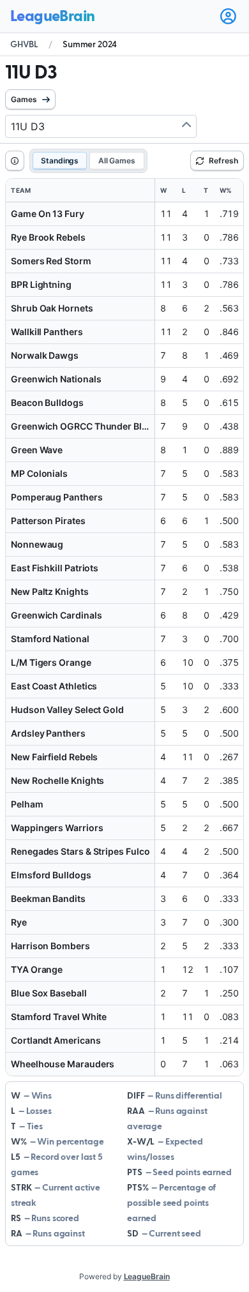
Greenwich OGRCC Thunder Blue (82, 426)
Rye (19, 922)
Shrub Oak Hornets (52, 308)
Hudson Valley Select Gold (67, 709)
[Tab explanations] (14, 161)
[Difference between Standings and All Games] (14, 161)
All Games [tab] (116, 160)
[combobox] (101, 126)
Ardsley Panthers (48, 733)
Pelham (27, 804)
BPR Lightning (41, 284)
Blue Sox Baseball (49, 993)
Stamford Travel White (59, 1016)
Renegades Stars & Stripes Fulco (80, 851)
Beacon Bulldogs (47, 402)
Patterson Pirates (48, 520)
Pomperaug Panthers (57, 497)
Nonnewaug (37, 544)
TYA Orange (37, 969)
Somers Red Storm (51, 260)
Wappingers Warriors (57, 827)
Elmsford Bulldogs (51, 874)
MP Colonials (39, 473)
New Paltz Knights (50, 591)
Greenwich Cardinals (56, 615)
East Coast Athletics (54, 685)
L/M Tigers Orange (51, 662)
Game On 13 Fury (47, 213)
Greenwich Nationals (56, 378)
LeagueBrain (147, 1276)
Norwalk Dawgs (45, 355)
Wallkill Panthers (47, 331)
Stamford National (50, 638)
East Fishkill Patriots (54, 567)
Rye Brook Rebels (48, 237)
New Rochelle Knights (57, 780)
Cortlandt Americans (55, 1040)
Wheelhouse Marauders (62, 1063)
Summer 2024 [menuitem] (90, 44)
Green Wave (37, 449)
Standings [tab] (60, 160)
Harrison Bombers (50, 945)
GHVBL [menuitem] (24, 44)
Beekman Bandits (48, 898)
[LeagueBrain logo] (52, 16)
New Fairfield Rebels (54, 756)
